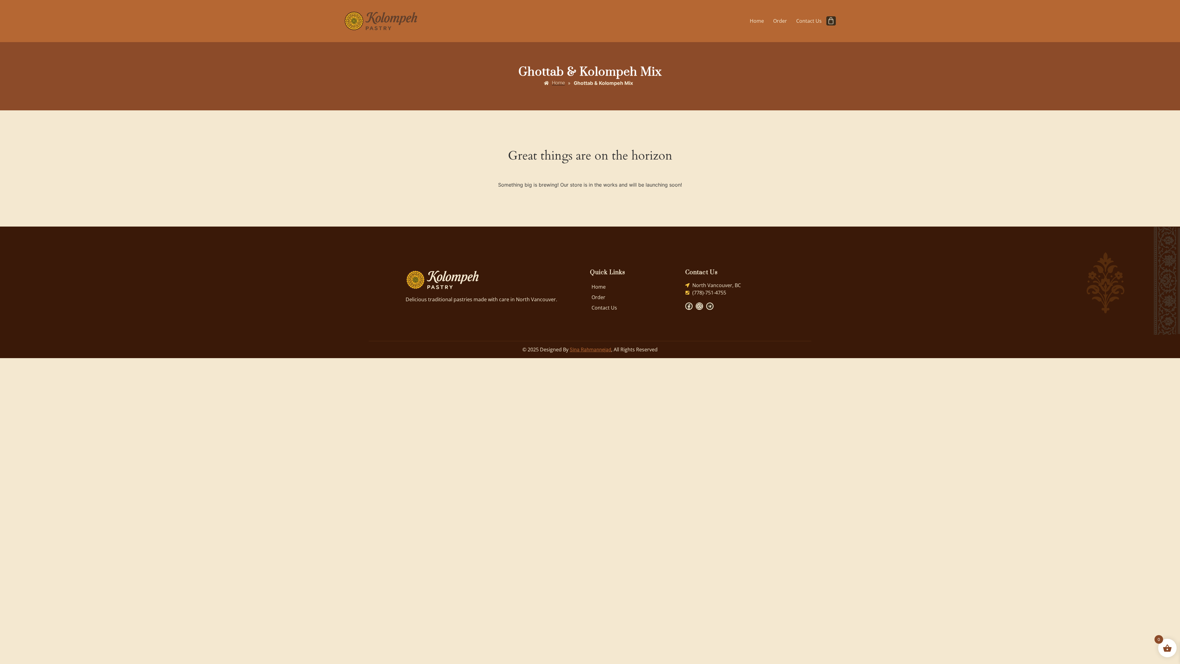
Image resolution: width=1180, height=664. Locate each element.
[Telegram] (710, 306)
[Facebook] (689, 306)
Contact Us (809, 21)
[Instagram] (699, 306)
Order (780, 21)
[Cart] (831, 21)
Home (757, 21)
